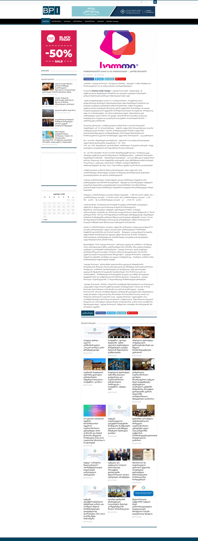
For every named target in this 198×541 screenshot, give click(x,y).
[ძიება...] (155, 2)
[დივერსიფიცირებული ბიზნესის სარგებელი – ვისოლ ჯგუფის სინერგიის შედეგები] (48, 122)
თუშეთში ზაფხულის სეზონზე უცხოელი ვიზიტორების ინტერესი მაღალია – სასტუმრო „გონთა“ (94, 377)
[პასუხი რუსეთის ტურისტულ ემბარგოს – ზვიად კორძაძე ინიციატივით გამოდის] (48, 101)
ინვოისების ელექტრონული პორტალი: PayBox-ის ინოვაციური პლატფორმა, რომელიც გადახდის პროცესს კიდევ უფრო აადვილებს (57, 137)
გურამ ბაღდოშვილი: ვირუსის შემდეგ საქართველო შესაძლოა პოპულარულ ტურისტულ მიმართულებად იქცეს (59, 88)
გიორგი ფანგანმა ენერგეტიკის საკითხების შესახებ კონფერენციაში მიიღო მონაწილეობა (118, 504)
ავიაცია (100, 21)
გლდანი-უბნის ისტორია (65, 110)
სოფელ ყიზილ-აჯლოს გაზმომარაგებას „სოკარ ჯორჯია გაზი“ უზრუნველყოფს (94, 345)
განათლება (90, 21)
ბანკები (67, 21)
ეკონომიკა (56, 21)
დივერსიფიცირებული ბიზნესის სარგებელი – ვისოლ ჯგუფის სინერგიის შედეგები (64, 123)
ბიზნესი (45, 21)
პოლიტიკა (77, 21)
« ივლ (44, 219)
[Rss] (141, 2)
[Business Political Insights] (51, 10)
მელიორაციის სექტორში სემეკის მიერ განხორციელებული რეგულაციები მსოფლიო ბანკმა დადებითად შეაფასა (142, 506)
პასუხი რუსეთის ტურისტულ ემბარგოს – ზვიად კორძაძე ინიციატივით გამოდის (65, 101)
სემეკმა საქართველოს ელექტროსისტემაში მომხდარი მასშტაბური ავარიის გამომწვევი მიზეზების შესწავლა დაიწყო (119, 426)
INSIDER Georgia (112, 21)
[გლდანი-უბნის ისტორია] (48, 113)
